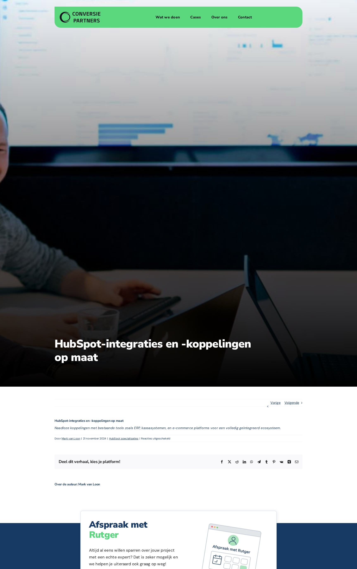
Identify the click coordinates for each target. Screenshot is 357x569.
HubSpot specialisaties (123, 438)
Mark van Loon (71, 438)
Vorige (275, 403)
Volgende (291, 403)
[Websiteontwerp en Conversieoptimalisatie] (80, 13)
